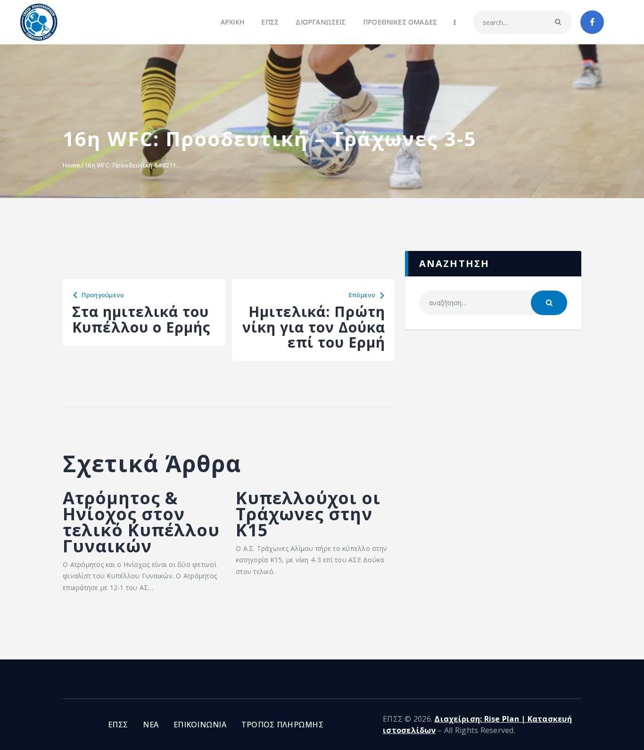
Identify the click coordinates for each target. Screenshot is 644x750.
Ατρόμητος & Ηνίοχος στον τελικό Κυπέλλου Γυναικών (141, 522)
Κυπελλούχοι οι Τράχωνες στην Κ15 (308, 514)
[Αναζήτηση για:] (493, 302)
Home (71, 165)
